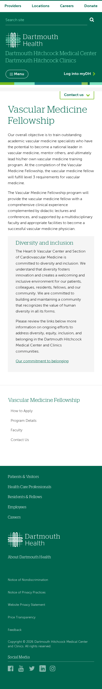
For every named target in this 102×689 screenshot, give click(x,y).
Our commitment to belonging (42, 361)
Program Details (24, 421)
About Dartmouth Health (29, 557)
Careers (67, 6)
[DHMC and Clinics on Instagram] (54, 668)
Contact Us (20, 440)
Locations (40, 6)
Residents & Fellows (25, 497)
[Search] (92, 20)
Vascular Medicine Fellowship (44, 400)
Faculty (16, 430)
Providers (13, 6)
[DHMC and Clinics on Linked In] (43, 668)
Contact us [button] (73, 95)
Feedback (15, 630)
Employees (17, 507)
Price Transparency (21, 617)
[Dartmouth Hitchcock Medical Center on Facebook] (12, 668)
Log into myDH (77, 74)
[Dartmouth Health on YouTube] (22, 668)
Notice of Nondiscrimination (28, 580)
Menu (19, 74)
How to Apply (21, 411)
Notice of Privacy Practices (27, 592)
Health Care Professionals (29, 487)
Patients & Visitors (23, 477)
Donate (90, 6)
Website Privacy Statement (26, 604)
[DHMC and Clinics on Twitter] (33, 668)
